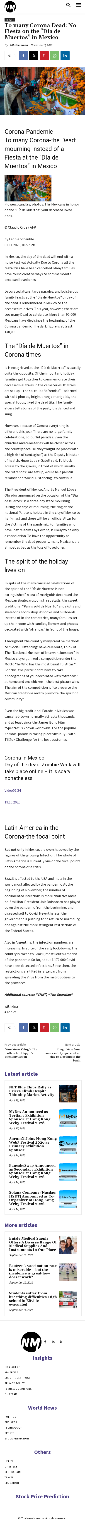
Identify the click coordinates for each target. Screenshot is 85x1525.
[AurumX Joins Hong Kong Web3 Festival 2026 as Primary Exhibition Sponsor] (68, 1145)
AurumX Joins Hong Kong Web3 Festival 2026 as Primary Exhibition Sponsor (33, 1144)
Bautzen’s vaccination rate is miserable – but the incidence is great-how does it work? (33, 1271)
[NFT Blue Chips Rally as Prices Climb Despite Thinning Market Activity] (68, 1093)
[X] (33, 55)
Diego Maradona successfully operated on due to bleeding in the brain (62, 1055)
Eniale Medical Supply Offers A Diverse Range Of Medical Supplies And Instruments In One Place (33, 1244)
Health (9, 19)
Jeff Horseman (18, 45)
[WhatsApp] (54, 55)
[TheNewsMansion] (10, 6)
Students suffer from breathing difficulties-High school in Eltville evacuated (33, 1299)
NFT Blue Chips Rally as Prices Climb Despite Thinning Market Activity (31, 1091)
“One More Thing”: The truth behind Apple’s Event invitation (21, 1053)
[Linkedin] (65, 55)
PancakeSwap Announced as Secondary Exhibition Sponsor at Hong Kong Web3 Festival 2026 (32, 1171)
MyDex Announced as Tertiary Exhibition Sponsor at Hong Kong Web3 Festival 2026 (30, 1117)
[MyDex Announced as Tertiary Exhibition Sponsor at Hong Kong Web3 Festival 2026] (68, 1118)
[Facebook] (23, 55)
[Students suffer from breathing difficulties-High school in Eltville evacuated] (68, 1299)
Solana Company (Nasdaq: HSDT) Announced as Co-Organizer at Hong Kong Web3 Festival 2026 (32, 1198)
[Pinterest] (44, 55)
